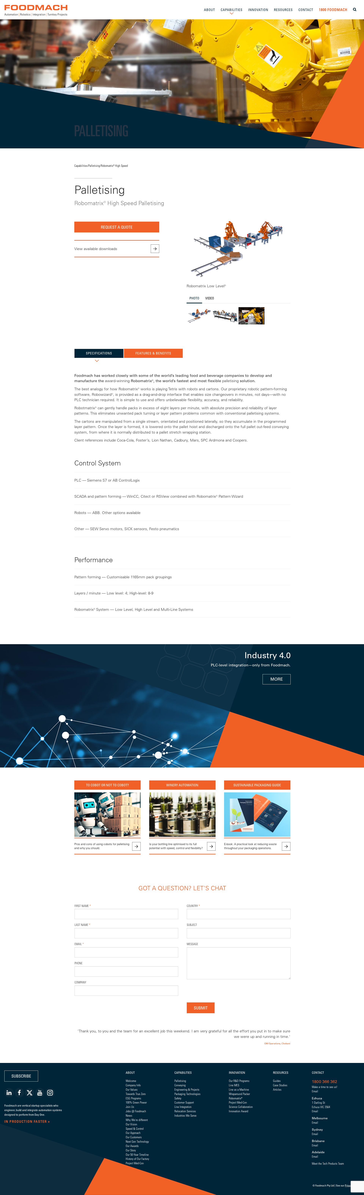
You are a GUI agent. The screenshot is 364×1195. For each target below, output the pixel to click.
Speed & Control (135, 1128)
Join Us (130, 1106)
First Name (83, 906)
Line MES (234, 1085)
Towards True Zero (136, 1094)
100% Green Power (136, 1102)
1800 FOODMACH (333, 9)
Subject (192, 925)
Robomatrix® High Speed (114, 165)
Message (192, 944)
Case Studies (280, 1085)
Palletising (94, 165)
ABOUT (209, 10)
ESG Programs (133, 1098)
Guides (277, 1080)
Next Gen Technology (137, 1141)
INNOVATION (258, 10)
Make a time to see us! (324, 1087)
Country (193, 906)
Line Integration (182, 1106)
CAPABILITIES (231, 10)
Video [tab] (209, 298)
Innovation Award (238, 1111)
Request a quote (117, 227)
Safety (177, 1098)
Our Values (131, 1089)
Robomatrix (235, 1098)
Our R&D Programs (239, 1080)
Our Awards (132, 1146)
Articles (277, 1089)
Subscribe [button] (21, 1075)
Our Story (131, 1150)
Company (80, 982)
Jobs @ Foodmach (136, 1111)
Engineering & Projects (186, 1089)
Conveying (180, 1085)
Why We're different (137, 1120)
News (129, 1115)
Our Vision (131, 1124)
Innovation (237, 1073)
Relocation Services (185, 1111)
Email (79, 944)
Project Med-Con (135, 1163)
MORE (276, 679)
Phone (78, 963)
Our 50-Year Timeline (137, 1154)
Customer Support (184, 1102)
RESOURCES (283, 10)
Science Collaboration (241, 1106)
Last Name (82, 925)
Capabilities (80, 165)
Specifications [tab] (99, 353)
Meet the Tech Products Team (328, 1163)
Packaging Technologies (187, 1094)
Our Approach (133, 1132)
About (130, 1073)
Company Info (133, 1085)
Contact (318, 1073)
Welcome (131, 1080)
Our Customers (134, 1137)
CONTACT (305, 10)
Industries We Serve (185, 1115)
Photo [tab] (194, 298)
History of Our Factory (137, 1158)
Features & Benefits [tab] (153, 353)
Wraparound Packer (239, 1094)
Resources (280, 1073)
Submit (201, 1007)
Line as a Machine (239, 1089)
